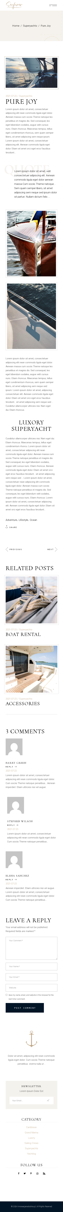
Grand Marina (31, 1132)
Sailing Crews (31, 1143)
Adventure (11, 519)
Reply (9, 767)
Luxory (31, 1138)
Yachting (31, 1153)
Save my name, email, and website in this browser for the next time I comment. (31, 997)
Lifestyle (23, 519)
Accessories (23, 704)
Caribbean (31, 1127)
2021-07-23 (11, 96)
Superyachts (30, 25)
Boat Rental (23, 634)
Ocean (33, 519)
